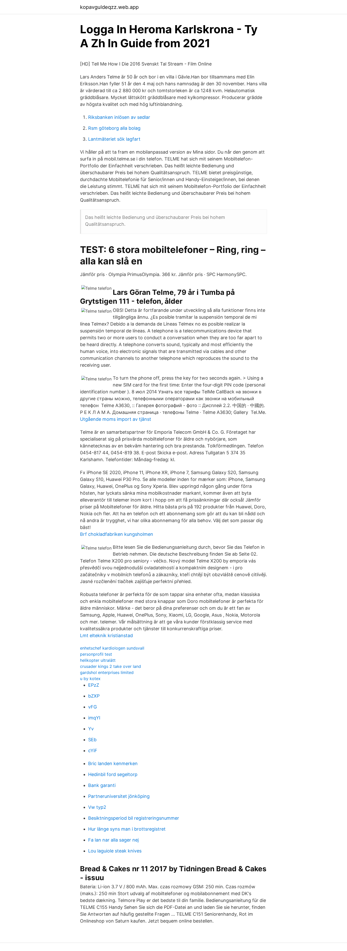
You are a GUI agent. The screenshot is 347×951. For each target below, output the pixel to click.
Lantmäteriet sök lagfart (114, 139)
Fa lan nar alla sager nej (113, 840)
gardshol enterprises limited (107, 672)
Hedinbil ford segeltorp (112, 774)
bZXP (94, 696)
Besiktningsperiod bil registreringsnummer (133, 818)
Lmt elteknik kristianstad (106, 635)
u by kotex (90, 678)
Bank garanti (102, 785)
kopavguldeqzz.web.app (109, 7)
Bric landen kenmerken (113, 763)
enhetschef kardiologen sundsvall (112, 648)
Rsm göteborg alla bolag (114, 128)
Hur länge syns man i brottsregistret (127, 829)
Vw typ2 (97, 807)
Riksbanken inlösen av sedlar (119, 117)
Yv (91, 728)
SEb (92, 739)
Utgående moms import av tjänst (115, 419)
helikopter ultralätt (98, 660)
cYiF (92, 750)
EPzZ (93, 685)
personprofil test (96, 654)
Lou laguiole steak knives (114, 850)
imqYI (94, 717)
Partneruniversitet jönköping (119, 796)
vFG (92, 707)
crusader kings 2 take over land (110, 666)
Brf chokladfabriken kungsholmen (116, 534)
